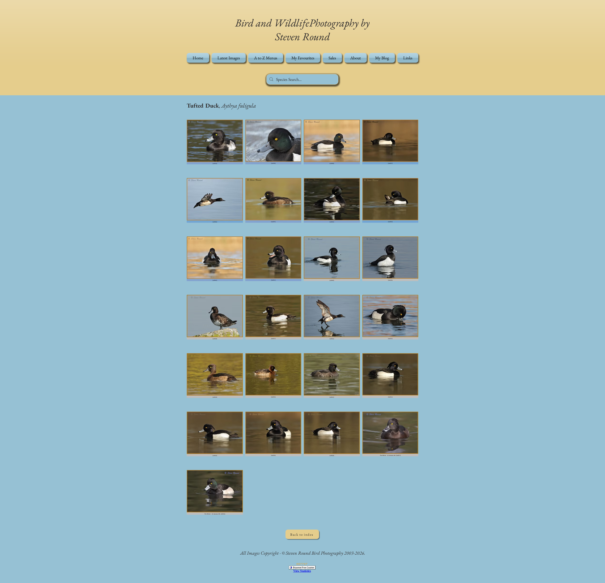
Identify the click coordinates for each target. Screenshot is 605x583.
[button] (265, 58)
